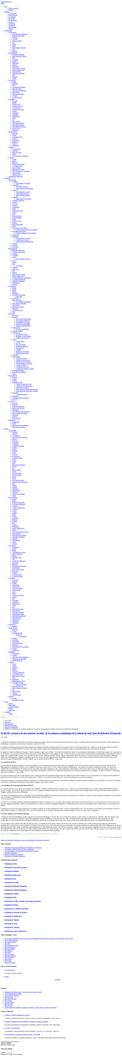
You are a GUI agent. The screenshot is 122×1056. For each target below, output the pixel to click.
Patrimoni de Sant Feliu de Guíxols (16, 867)
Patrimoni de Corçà (11, 923)
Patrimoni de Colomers (12, 927)
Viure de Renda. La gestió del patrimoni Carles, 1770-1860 (22, 1034)
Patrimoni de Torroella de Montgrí (16, 912)
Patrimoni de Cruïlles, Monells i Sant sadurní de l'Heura (23, 901)
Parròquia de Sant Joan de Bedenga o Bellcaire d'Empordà (31, 840)
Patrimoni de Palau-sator (13, 875)
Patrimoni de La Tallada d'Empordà (16, 908)
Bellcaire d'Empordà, (7, 840)
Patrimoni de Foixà (11, 864)
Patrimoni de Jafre (11, 897)
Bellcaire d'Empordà (11, 725)
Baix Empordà (9, 724)
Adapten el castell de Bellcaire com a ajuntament (19, 849)
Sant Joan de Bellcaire (11, 727)
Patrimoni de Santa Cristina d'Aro (16, 931)
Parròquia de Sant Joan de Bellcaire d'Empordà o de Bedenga (23, 847)
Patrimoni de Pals (10, 878)
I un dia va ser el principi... (13, 1028)
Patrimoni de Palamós (12, 871)
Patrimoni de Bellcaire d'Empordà (15, 856)
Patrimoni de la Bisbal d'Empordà (16, 890)
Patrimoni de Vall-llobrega (13, 916)
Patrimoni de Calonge (12, 893)
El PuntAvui (16, 833)
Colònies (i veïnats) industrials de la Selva (17, 1015)
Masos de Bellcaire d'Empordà (14, 854)
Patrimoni (7, 722)
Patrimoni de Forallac (12, 882)
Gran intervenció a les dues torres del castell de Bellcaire (21, 851)
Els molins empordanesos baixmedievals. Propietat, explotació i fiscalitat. (26, 1021)
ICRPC (7, 976)
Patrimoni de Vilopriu (12, 920)
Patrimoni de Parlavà (11, 905)
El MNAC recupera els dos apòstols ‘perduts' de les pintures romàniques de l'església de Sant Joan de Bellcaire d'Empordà (61, 733)
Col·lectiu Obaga (10, 970)
